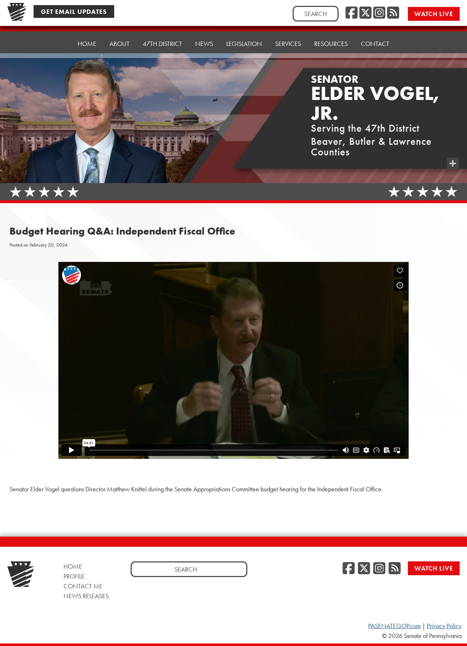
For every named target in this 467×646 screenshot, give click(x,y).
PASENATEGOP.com (394, 626)
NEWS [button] (204, 43)
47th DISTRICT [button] (162, 43)
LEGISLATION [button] (244, 43)
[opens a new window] (452, 148)
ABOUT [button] (119, 43)
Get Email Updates (74, 11)
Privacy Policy (444, 626)
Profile (74, 576)
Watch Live (433, 13)
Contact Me (83, 586)
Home (87, 43)
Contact (375, 43)
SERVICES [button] (288, 43)
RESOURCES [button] (331, 43)
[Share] (452, 163)
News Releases (86, 596)
